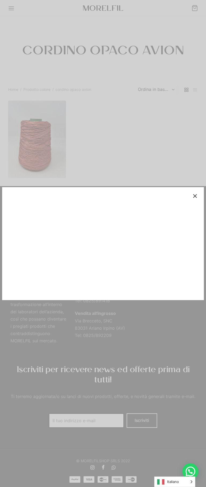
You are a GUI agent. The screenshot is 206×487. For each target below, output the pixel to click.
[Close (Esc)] (195, 196)
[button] (190, 471)
